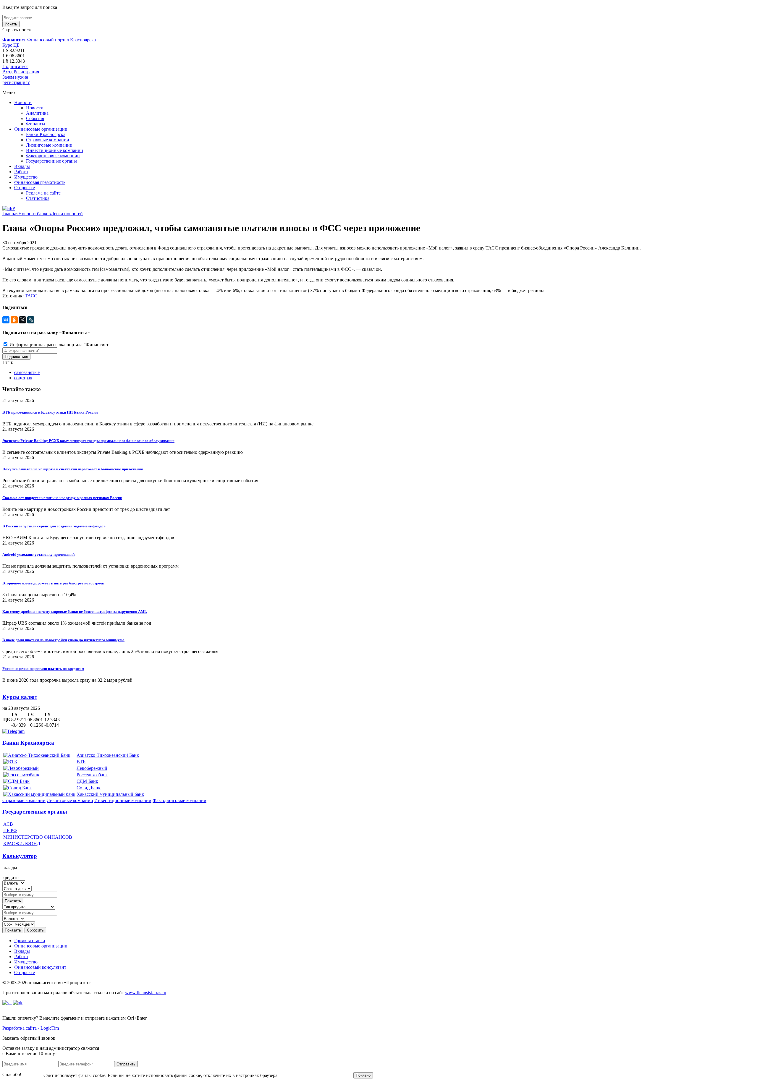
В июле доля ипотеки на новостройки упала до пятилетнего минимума (63, 640)
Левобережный (92, 768)
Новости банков (34, 213)
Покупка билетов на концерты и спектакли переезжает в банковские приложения (72, 469)
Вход (7, 71)
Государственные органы (51, 160)
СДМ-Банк (87, 781)
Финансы (35, 123)
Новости (23, 102)
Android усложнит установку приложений (38, 554)
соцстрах (23, 377)
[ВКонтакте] (5, 319)
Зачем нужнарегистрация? (16, 79)
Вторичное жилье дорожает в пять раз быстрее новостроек (53, 583)
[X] (22, 319)
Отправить (126, 1064)
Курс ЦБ (11, 45)
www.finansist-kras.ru (145, 992)
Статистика (37, 198)
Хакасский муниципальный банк (110, 794)
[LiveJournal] (30, 319)
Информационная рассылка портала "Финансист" (59, 344)
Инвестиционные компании (54, 150)
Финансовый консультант (40, 967)
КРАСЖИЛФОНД (21, 843)
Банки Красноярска (45, 134)
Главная (10, 213)
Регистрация (26, 71)
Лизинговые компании (49, 145)
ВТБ (81, 761)
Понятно (363, 1075)
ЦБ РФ (10, 830)
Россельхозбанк (92, 774)
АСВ (8, 824)
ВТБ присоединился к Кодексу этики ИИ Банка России (50, 412)
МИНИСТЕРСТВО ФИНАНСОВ (37, 837)
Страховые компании (47, 139)
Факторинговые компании (53, 155)
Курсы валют (19, 697)
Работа (21, 171)
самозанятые (27, 372)
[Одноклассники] (14, 319)
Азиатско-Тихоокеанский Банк (108, 755)
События (35, 118)
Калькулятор (19, 856)
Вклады (22, 166)
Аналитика (37, 113)
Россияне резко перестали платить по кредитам (43, 668)
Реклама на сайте (43, 192)
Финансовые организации (40, 129)
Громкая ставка (29, 940)
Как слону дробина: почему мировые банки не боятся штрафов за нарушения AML (74, 611)
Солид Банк (89, 787)
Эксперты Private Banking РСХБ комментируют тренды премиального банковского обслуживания (88, 440)
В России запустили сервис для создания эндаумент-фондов (54, 526)
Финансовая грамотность (39, 182)
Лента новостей (67, 213)
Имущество (26, 176)
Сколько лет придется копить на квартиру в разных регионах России (62, 497)
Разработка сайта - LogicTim (30, 1028)
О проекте (24, 187)
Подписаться (15, 66)
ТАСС (31, 295)
